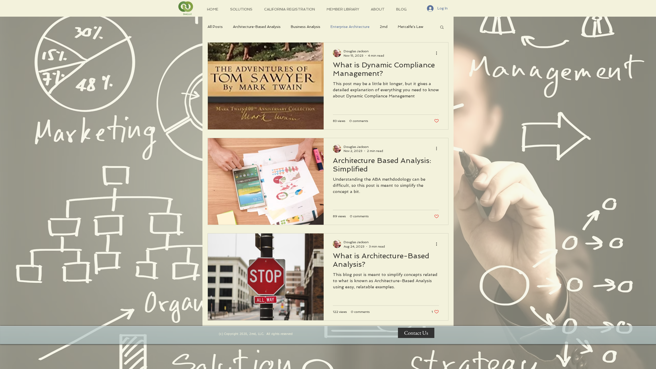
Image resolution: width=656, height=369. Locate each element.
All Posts (215, 27)
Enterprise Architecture (350, 27)
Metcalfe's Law (410, 27)
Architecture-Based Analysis (257, 27)
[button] (441, 27)
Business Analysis (305, 27)
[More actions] (438, 53)
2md (383, 27)
